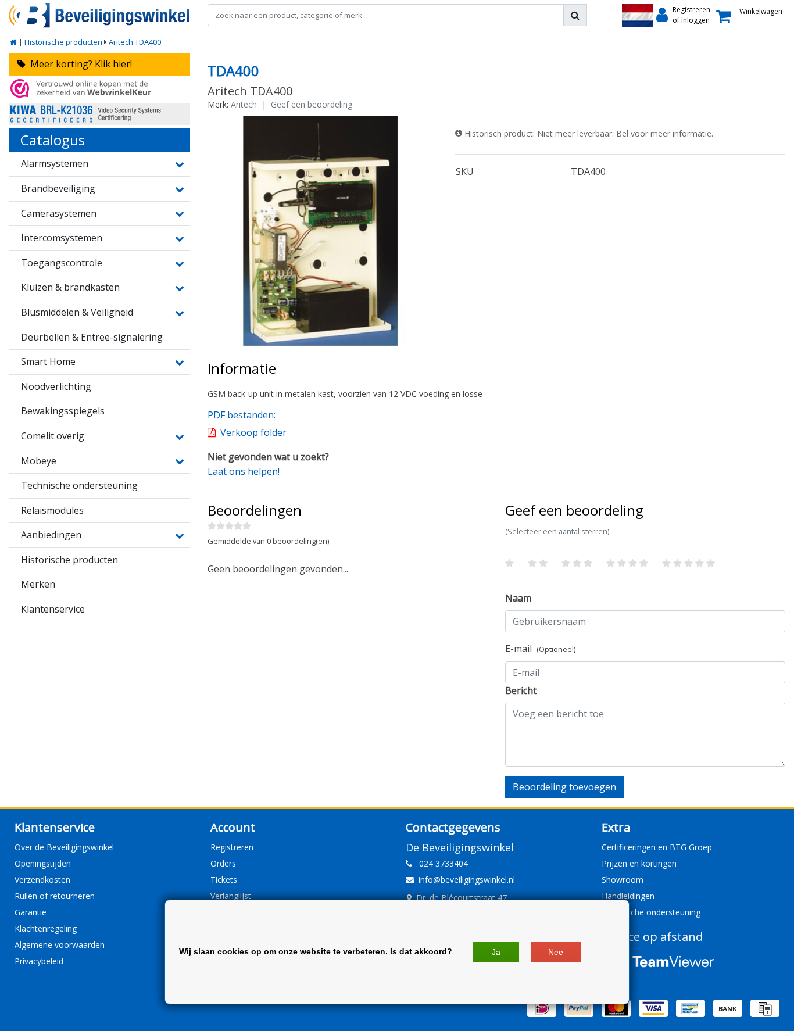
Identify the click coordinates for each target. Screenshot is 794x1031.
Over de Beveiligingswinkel (64, 847)
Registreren (231, 847)
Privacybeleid (39, 960)
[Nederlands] (637, 15)
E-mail (540, 648)
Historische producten (63, 42)
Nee (555, 952)
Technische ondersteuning (651, 912)
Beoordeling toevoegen (564, 787)
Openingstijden (43, 863)
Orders (223, 863)
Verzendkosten (42, 879)
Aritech (244, 104)
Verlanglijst (230, 895)
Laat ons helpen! (244, 471)
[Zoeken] (575, 15)
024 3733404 (440, 863)
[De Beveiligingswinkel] (99, 15)
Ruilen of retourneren (55, 895)
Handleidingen (628, 895)
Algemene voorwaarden (60, 944)
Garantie (31, 912)
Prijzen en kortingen (639, 863)
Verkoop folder (253, 432)
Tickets (223, 879)
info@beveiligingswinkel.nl (467, 879)
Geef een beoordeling (311, 104)
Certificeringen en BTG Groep (657, 847)
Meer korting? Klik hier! (79, 64)
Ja (496, 952)
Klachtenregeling (46, 928)
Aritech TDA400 (135, 42)
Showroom (622, 879)
